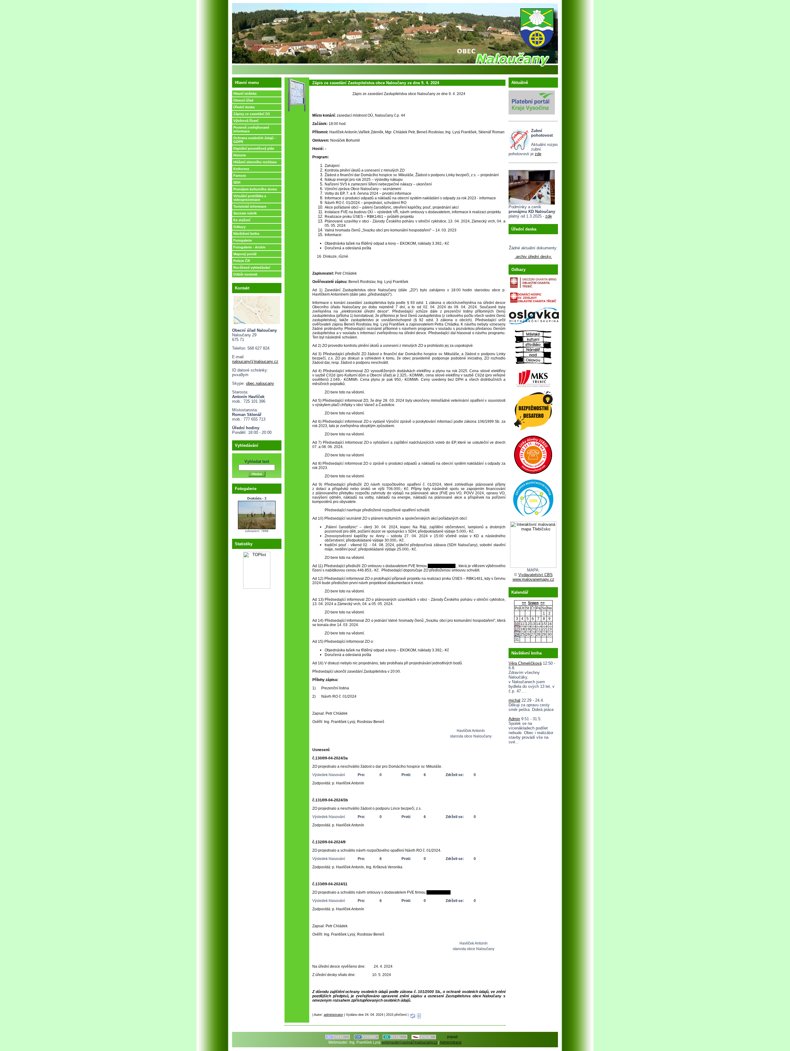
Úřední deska (244, 107)
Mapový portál (244, 254)
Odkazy (239, 227)
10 (517, 624)
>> (542, 603)
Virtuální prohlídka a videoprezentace (249, 197)
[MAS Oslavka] (534, 314)
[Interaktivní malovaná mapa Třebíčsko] (533, 566)
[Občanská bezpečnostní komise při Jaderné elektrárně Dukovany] (533, 497)
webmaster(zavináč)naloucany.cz (409, 1042)
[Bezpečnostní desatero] (533, 409)
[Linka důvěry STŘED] (533, 453)
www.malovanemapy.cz (533, 579)
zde (538, 154)
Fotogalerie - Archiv (249, 247)
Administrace (451, 1042)
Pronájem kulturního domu (255, 189)
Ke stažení (241, 220)
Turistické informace (249, 206)
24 (517, 634)
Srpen (533, 603)
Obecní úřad (243, 100)
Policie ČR (241, 261)
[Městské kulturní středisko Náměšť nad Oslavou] (533, 345)
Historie (239, 155)
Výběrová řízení (245, 121)
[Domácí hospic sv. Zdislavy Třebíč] (533, 296)
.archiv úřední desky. (533, 256)
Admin (514, 719)
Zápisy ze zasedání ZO (251, 114)
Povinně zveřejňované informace (251, 129)
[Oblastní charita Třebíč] (533, 281)
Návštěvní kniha (246, 233)
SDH (236, 182)
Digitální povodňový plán (253, 148)
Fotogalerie (242, 240)
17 (517, 629)
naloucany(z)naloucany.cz (255, 361)
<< (524, 603)
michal (514, 700)
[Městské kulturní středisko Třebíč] (533, 376)
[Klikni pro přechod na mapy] (257, 308)
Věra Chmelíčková (525, 663)
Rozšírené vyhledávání (251, 267)
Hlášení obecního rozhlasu (255, 162)
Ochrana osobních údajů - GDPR (254, 139)
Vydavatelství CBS (535, 574)
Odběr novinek (245, 274)
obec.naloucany (260, 383)
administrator (333, 1014)
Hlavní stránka (244, 93)
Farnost (239, 175)
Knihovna (241, 169)
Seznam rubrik (245, 213)
